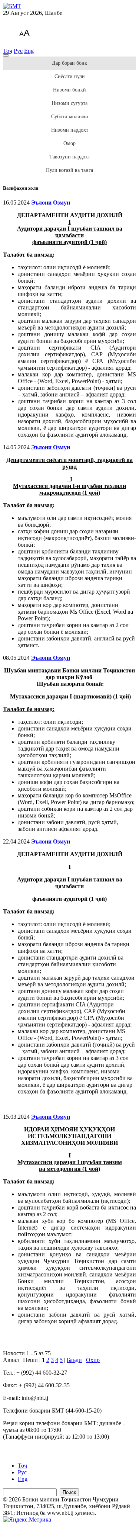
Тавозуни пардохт (69, 157)
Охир (93, 1360)
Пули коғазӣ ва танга (69, 170)
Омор (69, 143)
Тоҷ (7, 51)
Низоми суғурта (69, 103)
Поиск (69, 1492)
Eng (29, 51)
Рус (18, 51)
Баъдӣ (74, 1360)
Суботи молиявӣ (69, 116)
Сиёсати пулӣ (69, 76)
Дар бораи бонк (69, 63)
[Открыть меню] (6, 55)
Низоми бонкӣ (69, 90)
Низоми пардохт (69, 130)
